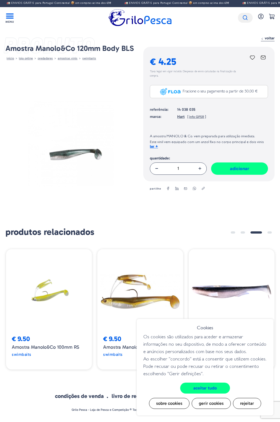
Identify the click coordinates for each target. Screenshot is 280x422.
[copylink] (203, 188)
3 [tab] (256, 232)
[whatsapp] (194, 188)
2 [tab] (243, 232)
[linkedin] (177, 188)
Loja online (26, 58)
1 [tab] (233, 232)
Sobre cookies (169, 403)
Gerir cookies (211, 403)
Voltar (269, 38)
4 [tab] (269, 232)
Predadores (45, 58)
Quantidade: (160, 158)
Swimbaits (89, 58)
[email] (186, 189)
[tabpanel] (49, 309)
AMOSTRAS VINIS (67, 58)
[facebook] (168, 188)
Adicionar (239, 168)
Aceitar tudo (205, 388)
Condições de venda (79, 396)
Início (10, 58)
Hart (181, 116)
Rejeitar (247, 403)
